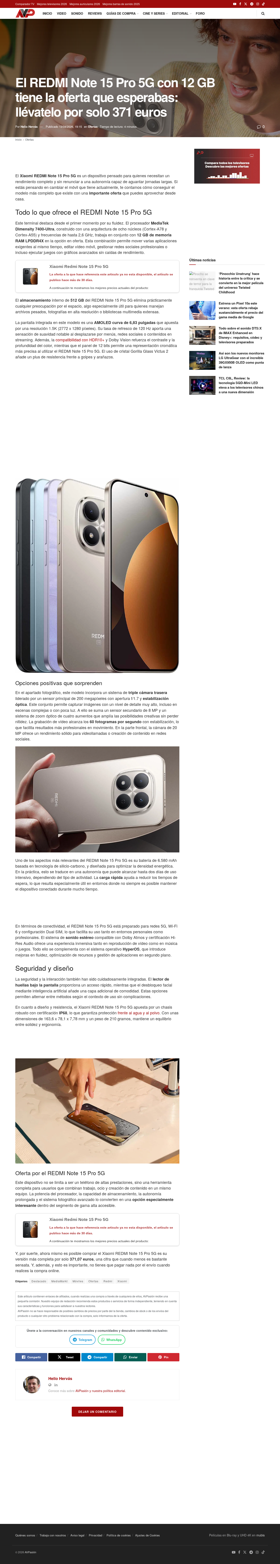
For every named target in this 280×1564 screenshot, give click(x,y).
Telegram (85, 1339)
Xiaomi (122, 1281)
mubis (260, 1535)
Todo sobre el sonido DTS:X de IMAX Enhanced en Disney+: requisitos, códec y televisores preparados (240, 335)
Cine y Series (154, 13)
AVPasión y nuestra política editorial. (100, 1391)
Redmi (107, 1281)
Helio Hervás (29, 126)
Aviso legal (77, 1535)
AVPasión (30, 1552)
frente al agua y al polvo (138, 1012)
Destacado (39, 1281)
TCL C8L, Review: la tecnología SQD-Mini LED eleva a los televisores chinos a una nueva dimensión (241, 385)
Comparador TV (24, 4)
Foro (200, 13)
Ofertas (93, 126)
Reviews (95, 13)
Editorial (180, 13)
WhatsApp (114, 1339)
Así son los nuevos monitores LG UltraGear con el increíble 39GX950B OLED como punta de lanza (241, 360)
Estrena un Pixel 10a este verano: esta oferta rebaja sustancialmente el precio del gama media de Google (241, 310)
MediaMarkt (59, 1281)
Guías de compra (121, 13)
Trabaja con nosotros (53, 1535)
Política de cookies (119, 1535)
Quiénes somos (25, 1535)
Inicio (47, 13)
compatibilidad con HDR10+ (80, 339)
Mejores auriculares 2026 (85, 4)
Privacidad (95, 1535)
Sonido (77, 13)
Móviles (78, 1281)
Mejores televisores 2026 (52, 4)
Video (61, 13)
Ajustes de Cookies (147, 1535)
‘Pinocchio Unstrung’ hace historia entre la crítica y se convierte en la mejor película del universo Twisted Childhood (241, 282)
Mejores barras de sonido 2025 (121, 4)
